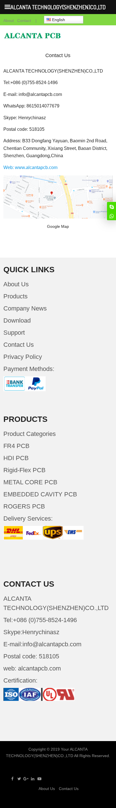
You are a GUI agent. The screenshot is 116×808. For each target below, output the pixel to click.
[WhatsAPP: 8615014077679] (111, 215)
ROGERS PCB (24, 506)
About (8, 20)
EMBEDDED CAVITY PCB (40, 494)
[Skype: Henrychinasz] (111, 206)
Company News (25, 308)
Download (17, 320)
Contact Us (18, 344)
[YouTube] (39, 778)
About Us (16, 284)
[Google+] (26, 778)
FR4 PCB (16, 445)
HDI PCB (16, 458)
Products (15, 296)
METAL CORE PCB (30, 482)
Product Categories (29, 433)
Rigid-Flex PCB (24, 470)
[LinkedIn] (32, 778)
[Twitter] (19, 778)
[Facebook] (12, 778)
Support (14, 332)
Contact (24, 20)
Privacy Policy (22, 356)
